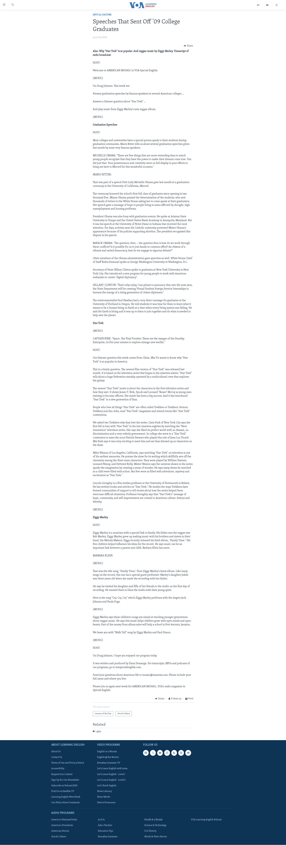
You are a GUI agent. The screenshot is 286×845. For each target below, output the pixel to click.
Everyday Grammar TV (108, 763)
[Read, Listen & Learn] (276, 5)
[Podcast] (181, 753)
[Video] (267, 5)
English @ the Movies (108, 757)
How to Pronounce (106, 802)
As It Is (101, 820)
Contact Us (56, 757)
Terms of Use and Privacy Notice (67, 763)
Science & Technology (155, 825)
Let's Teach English (106, 785)
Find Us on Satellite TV (62, 791)
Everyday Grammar (108, 837)
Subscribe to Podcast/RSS (64, 785)
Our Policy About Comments (65, 802)
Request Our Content (61, 774)
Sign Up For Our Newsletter (65, 780)
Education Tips (105, 831)
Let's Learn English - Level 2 (111, 780)
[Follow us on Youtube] (160, 753)
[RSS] (174, 753)
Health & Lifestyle (153, 820)
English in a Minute (107, 752)
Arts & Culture (102, 15)
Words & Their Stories (155, 837)
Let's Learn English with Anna (112, 769)
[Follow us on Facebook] (146, 753)
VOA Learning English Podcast (206, 820)
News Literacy (104, 791)
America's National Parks (64, 820)
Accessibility (57, 769)
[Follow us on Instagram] (167, 753)
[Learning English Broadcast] (258, 5)
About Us (56, 752)
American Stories (60, 831)
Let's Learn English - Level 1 (111, 774)
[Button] (188, 46)
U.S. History (150, 831)
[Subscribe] (188, 753)
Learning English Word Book (65, 797)
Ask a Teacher (105, 825)
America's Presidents (62, 825)
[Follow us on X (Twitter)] (153, 753)
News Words (103, 797)
